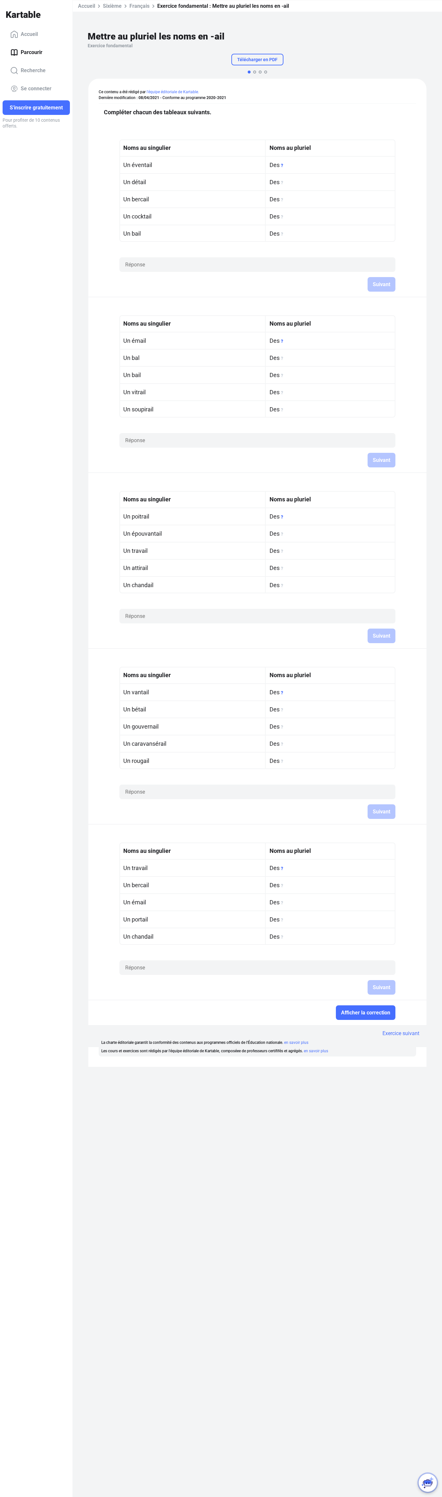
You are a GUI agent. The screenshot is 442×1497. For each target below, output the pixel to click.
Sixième (112, 6)
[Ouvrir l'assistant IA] (428, 1483)
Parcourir (31, 52)
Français (139, 6)
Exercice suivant (400, 1033)
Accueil (29, 34)
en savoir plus (296, 1042)
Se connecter (36, 88)
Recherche (33, 70)
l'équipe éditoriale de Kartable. (173, 92)
